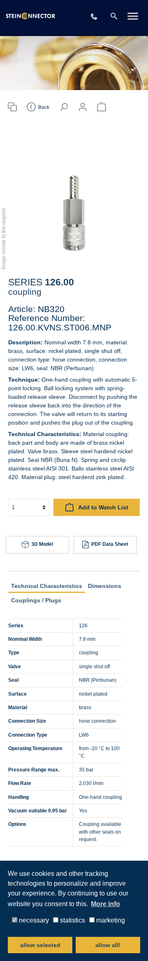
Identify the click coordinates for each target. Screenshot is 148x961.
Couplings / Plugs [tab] (36, 600)
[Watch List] (101, 107)
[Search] (114, 16)
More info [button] (105, 904)
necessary (33, 920)
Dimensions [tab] (104, 586)
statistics (71, 920)
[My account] (82, 107)
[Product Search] (12, 107)
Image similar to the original (3, 238)
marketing (110, 920)
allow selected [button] (40, 945)
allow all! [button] (107, 945)
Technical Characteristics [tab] (46, 586)
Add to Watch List (102, 507)
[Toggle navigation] (132, 17)
